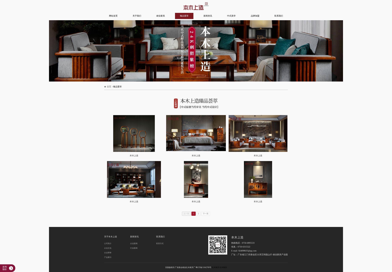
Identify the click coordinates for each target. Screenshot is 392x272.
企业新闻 (134, 243)
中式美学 (231, 16)
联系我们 (278, 16)
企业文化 (107, 248)
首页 (109, 87)
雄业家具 (160, 16)
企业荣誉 (107, 253)
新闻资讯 (208, 16)
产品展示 (107, 257)
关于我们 (137, 16)
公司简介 (107, 243)
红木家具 (215, 267)
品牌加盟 (255, 16)
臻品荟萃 (184, 16)
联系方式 (160, 243)
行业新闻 (134, 248)
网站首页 (113, 16)
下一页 (205, 214)
